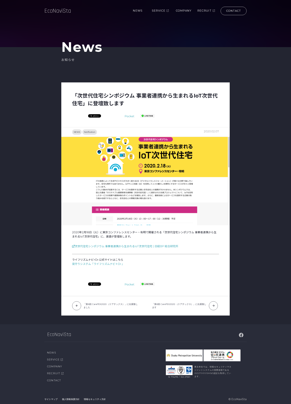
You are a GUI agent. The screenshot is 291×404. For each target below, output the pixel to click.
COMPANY (54, 366)
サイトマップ (51, 399)
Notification (89, 132)
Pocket (129, 116)
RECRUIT (53, 373)
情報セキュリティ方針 (95, 399)
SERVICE (53, 359)
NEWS (77, 132)
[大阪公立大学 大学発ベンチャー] (184, 355)
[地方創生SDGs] (221, 355)
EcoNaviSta (57, 11)
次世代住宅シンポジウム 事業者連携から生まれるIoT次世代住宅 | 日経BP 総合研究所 (126, 246)
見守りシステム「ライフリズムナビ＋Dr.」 (98, 264)
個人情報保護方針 (70, 399)
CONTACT (54, 380)
